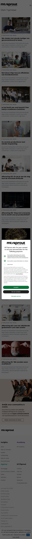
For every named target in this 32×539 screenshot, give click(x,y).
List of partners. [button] (19, 274)
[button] (16, 264)
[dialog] (16, 269)
